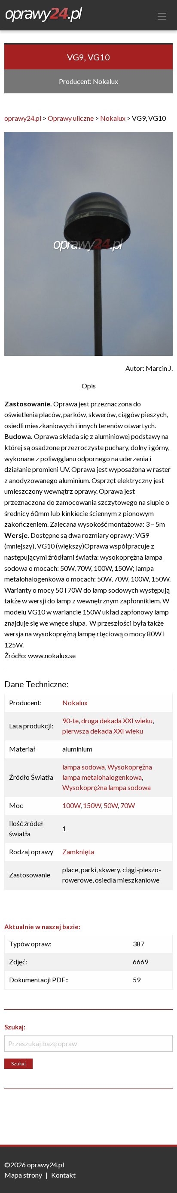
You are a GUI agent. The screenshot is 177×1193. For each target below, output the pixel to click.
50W (111, 805)
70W (127, 805)
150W (92, 805)
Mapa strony (23, 1175)
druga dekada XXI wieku (117, 720)
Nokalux (75, 702)
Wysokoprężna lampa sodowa (106, 787)
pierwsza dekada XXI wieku (102, 731)
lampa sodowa (83, 767)
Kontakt (63, 1175)
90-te (70, 720)
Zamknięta (78, 851)
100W (71, 805)
